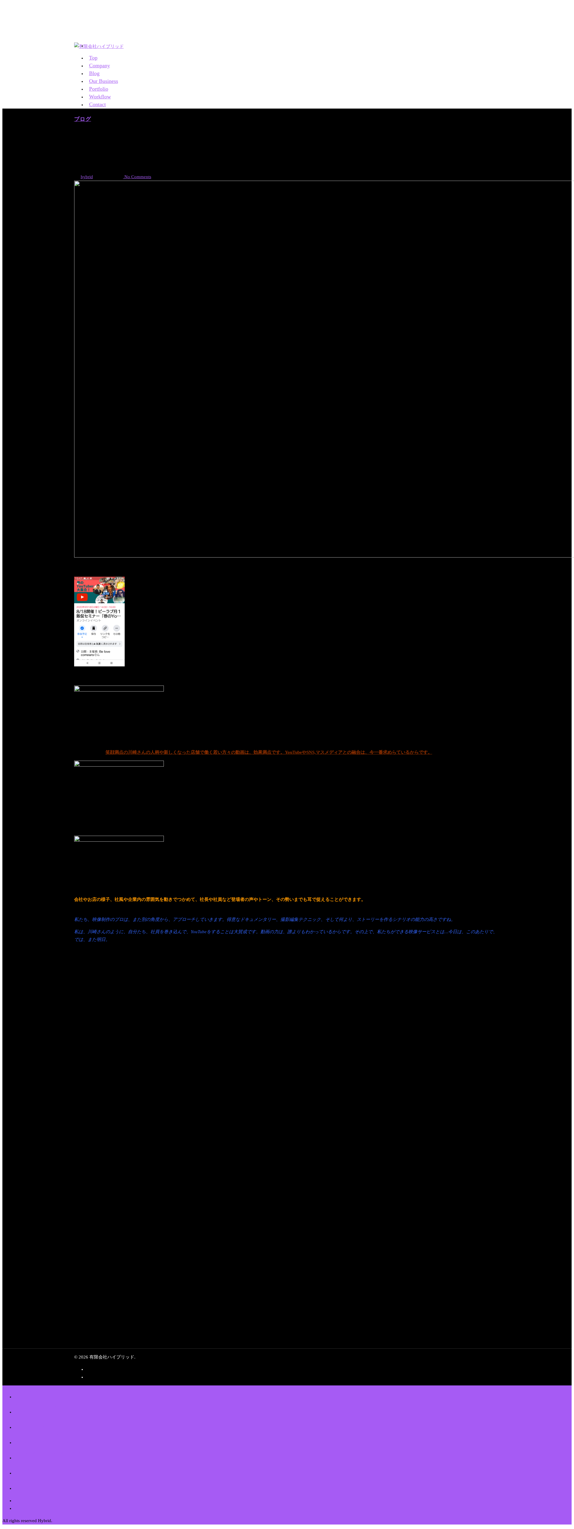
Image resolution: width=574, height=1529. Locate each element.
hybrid (87, 176)
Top (29, 1392)
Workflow (52, 1469)
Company (53, 1408)
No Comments (137, 176)
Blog (32, 1423)
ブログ (82, 119)
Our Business (66, 1438)
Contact (97, 104)
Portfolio (48, 1453)
